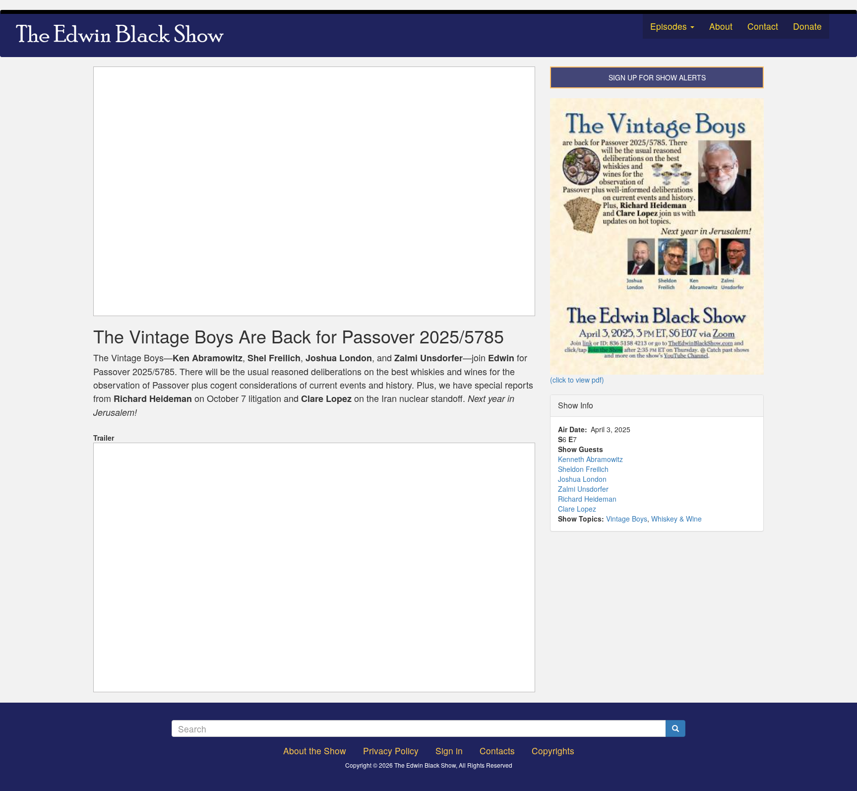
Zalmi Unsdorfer (583, 489)
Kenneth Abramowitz (590, 459)
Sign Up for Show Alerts (657, 77)
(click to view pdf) (577, 380)
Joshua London (582, 479)
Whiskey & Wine (676, 519)
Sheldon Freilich (583, 469)
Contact (762, 26)
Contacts (497, 750)
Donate (807, 26)
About (721, 26)
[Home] (123, 35)
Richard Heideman (587, 499)
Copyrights (553, 750)
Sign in (449, 750)
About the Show (314, 750)
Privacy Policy (391, 750)
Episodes (669, 26)
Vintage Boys (626, 519)
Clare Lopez (577, 509)
